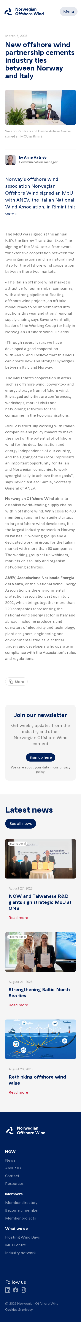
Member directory (21, 1202)
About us (13, 1167)
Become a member (22, 1210)
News (10, 1159)
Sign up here (40, 757)
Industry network (20, 1252)
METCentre (15, 1244)
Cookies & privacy (19, 1309)
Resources (14, 1183)
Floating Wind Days (22, 1236)
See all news (21, 823)
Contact (12, 1175)
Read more (18, 917)
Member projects (20, 1217)
